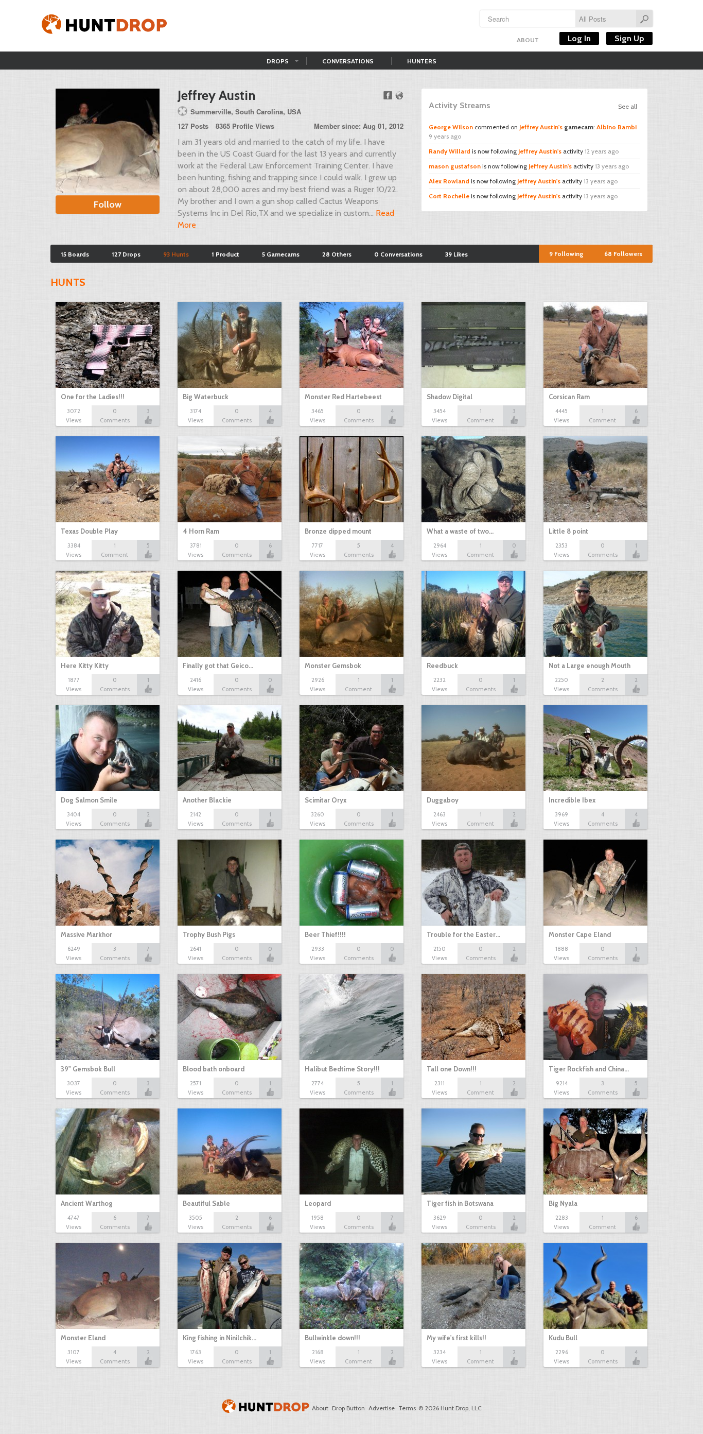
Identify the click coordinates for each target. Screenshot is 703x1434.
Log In (579, 38)
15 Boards (75, 254)
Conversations (348, 61)
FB (387, 95)
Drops (278, 61)
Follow (107, 204)
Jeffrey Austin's (541, 127)
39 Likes (456, 254)
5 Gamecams (281, 254)
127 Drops (126, 254)
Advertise (381, 1408)
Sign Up (629, 38)
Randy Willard (449, 151)
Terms (407, 1408)
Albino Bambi (616, 127)
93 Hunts (176, 254)
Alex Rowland (449, 181)
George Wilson (451, 127)
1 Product (225, 254)
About (528, 40)
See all (627, 106)
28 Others (336, 254)
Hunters (421, 61)
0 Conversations (398, 254)
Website (399, 95)
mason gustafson (455, 166)
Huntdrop (104, 26)
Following (566, 254)
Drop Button (348, 1408)
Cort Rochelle (449, 196)
